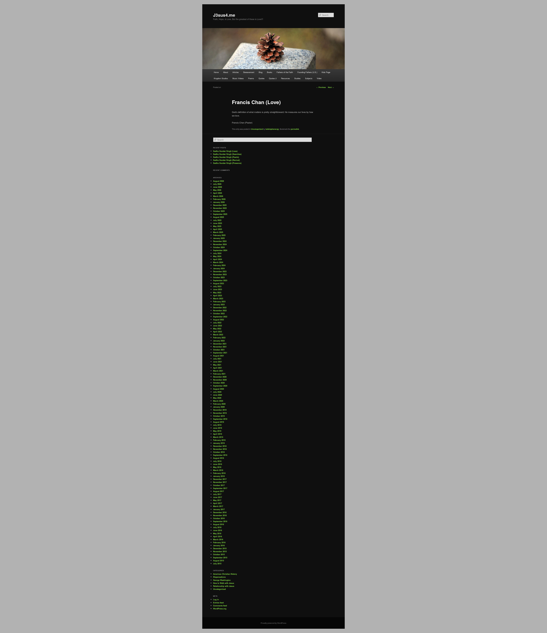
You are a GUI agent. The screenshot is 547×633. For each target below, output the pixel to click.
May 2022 (217, 328)
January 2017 (219, 509)
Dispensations (219, 577)
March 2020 (218, 400)
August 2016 (218, 524)
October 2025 (219, 211)
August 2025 (218, 217)
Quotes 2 (272, 78)
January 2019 (219, 443)
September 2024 (220, 250)
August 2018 (218, 458)
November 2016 (220, 515)
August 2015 (218, 560)
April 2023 (217, 295)
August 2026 (218, 181)
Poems (251, 78)
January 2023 (219, 304)
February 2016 (219, 542)
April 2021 (217, 367)
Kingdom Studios (221, 78)
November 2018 (220, 449)
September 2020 (220, 385)
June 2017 (217, 497)
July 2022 (217, 322)
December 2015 (219, 548)
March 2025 (218, 232)
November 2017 (220, 482)
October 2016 (219, 518)
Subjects (308, 78)
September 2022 (220, 316)
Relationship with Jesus (223, 586)
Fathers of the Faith (285, 72)
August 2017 (218, 491)
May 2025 (217, 226)
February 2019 (219, 440)
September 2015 (220, 557)
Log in (216, 599)
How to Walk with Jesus (223, 583)
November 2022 (220, 310)
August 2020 (218, 388)
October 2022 (219, 313)
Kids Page (326, 72)
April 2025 (217, 229)
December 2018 (219, 446)
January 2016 (219, 545)
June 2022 (217, 325)
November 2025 (220, 208)
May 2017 (217, 500)
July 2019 (217, 425)
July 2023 (217, 286)
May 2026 (217, 190)
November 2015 (220, 551)
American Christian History (225, 574)
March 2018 (218, 470)
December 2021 (219, 343)
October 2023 (219, 277)
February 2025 (219, 235)
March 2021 (218, 370)
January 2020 (219, 406)
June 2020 (217, 394)
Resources (285, 78)
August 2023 (218, 283)
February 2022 (219, 337)
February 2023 (219, 301)
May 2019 (217, 431)
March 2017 (218, 506)
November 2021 (220, 346)
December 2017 (219, 479)
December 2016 (219, 512)
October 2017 (219, 485)
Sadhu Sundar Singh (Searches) (227, 154)
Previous (321, 87)
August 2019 (218, 422)
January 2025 (219, 238)
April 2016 (217, 536)
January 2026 (219, 202)
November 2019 (220, 413)
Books (269, 72)
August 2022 (218, 319)
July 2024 (217, 253)
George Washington (222, 580)
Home (216, 72)
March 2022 (218, 334)
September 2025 (220, 214)
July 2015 (217, 563)
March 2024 (218, 262)
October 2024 (219, 247)
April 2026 (217, 193)
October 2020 (219, 382)
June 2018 (217, 464)
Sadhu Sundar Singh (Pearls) (226, 157)
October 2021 (219, 349)
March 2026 (218, 196)
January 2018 (219, 476)
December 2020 (219, 376)
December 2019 (219, 409)
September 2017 (220, 488)
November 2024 (220, 244)
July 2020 (217, 391)
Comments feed (220, 605)
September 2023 (220, 280)
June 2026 (217, 187)
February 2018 (219, 473)
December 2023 (219, 271)
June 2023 (217, 289)
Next (331, 87)
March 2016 (218, 539)
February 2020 (219, 403)
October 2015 (219, 554)
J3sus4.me (224, 15)
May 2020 (217, 397)
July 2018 (217, 461)
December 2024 (219, 241)
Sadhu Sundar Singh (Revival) (226, 160)
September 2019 (220, 419)
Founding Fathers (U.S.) (307, 72)
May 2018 (217, 467)
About (225, 72)
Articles (235, 72)
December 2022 (219, 307)
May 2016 (217, 533)
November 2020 (220, 379)
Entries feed (218, 602)
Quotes (262, 78)
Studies (297, 78)
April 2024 (217, 259)
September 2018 (220, 455)
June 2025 (217, 223)
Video (319, 78)
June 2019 (217, 428)
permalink (295, 129)
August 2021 (218, 355)
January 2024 (219, 268)
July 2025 (217, 220)
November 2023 (220, 274)
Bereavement (248, 72)
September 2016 (220, 521)
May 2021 (217, 364)
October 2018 (219, 452)
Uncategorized (257, 129)
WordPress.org (219, 608)
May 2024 (217, 256)
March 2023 (218, 298)
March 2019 (218, 437)
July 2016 (217, 527)
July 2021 (217, 358)
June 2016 (217, 530)
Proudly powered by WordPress (273, 623)
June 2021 (217, 361)
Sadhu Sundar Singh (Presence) (227, 163)
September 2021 (220, 352)
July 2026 (217, 184)
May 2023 (217, 292)
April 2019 (217, 434)
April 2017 (217, 503)
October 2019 (219, 416)
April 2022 (217, 331)
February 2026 (219, 199)
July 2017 (217, 494)
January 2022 (219, 340)
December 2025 (219, 205)
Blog (260, 72)
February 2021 (219, 373)
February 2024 (219, 265)
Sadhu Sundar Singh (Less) (225, 151)
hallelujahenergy (272, 129)
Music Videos (238, 78)
